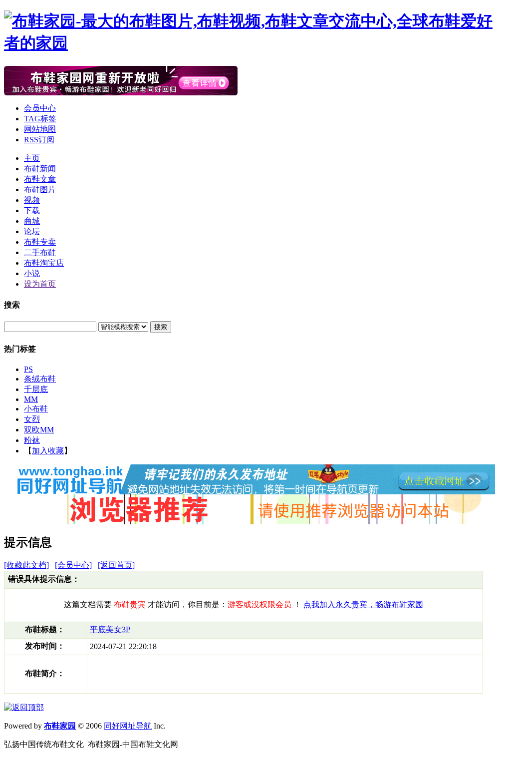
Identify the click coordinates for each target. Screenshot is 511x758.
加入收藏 (48, 450)
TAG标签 (40, 118)
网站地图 (40, 129)
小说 (32, 273)
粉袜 (32, 440)
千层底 (36, 389)
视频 (32, 200)
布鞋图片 (40, 189)
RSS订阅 (39, 139)
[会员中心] (73, 565)
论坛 (32, 231)
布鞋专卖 (40, 242)
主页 (32, 158)
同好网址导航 (128, 726)
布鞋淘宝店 (44, 263)
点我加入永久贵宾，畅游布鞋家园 (363, 604)
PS (28, 369)
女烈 (32, 419)
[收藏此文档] (26, 565)
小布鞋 (36, 408)
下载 (32, 210)
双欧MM (39, 429)
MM (31, 399)
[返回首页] (116, 565)
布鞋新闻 (40, 168)
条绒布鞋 (40, 379)
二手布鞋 (40, 252)
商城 (32, 221)
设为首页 (40, 284)
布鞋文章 (40, 179)
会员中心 (40, 108)
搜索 (160, 327)
